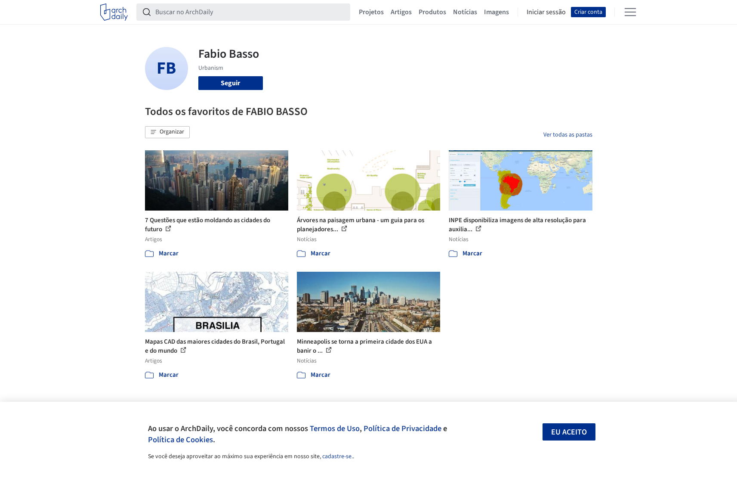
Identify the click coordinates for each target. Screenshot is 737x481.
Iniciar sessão (546, 12)
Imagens (496, 12)
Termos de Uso (335, 428)
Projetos (371, 12)
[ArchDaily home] (114, 12)
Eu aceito (569, 432)
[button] (167, 132)
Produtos (432, 12)
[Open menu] (630, 12)
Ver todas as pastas (567, 135)
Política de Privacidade (402, 428)
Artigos (401, 12)
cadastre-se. (337, 456)
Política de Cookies (180, 439)
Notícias (465, 12)
